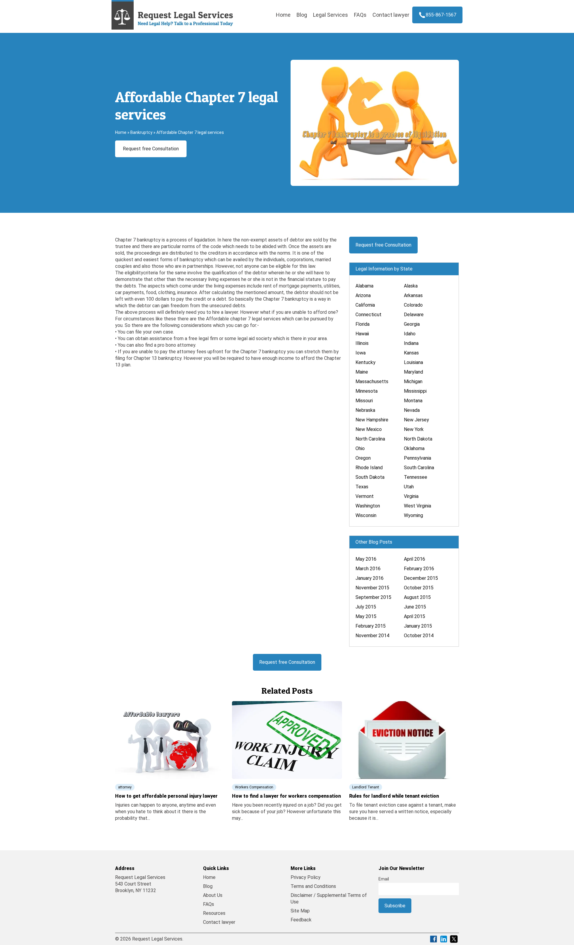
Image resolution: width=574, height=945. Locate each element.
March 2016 (368, 568)
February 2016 (419, 568)
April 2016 (414, 559)
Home (283, 15)
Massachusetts (371, 381)
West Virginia (417, 506)
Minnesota (366, 391)
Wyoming (413, 515)
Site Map (300, 911)
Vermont (364, 496)
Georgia (412, 324)
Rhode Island (369, 467)
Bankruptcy (141, 132)
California (365, 305)
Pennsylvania (417, 458)
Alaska (411, 286)
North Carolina (370, 439)
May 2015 (365, 616)
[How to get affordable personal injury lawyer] (170, 739)
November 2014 (372, 635)
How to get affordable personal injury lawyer (166, 796)
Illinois (362, 343)
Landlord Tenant (365, 787)
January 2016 (369, 578)
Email (383, 879)
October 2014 (418, 635)
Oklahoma (414, 448)
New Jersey (416, 420)
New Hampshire (371, 420)
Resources (214, 913)
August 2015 (417, 597)
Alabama (364, 286)
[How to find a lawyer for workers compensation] (287, 739)
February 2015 (370, 626)
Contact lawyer (391, 15)
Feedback (301, 920)
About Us (212, 895)
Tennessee (415, 477)
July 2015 (365, 607)
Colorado (413, 305)
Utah (409, 487)
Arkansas (413, 295)
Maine (361, 372)
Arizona (363, 295)
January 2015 (418, 626)
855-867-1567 (441, 15)
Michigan (413, 381)
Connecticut (368, 314)
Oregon (363, 458)
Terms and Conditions (313, 886)
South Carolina (419, 467)
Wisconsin (365, 515)
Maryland (413, 372)
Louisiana (413, 362)
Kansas (411, 353)
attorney (125, 787)
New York (414, 429)
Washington (367, 506)
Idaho (410, 334)
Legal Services (330, 15)
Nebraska (365, 410)
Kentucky (365, 362)
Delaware (414, 314)
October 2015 (418, 588)
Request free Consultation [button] (151, 149)
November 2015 (372, 588)
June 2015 (415, 607)
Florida (362, 324)
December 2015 (421, 578)
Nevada (412, 410)
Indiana (411, 343)
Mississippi (415, 391)
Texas (361, 487)
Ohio (360, 448)
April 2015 (414, 616)
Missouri (364, 400)
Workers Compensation (254, 787)
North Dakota (418, 439)
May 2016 (365, 559)
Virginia (411, 496)
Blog (302, 15)
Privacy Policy (305, 877)
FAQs (360, 15)
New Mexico (368, 429)
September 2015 (373, 597)
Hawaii (362, 334)
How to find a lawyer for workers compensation (286, 796)
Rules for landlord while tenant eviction (394, 796)
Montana (413, 400)
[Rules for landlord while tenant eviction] (404, 739)
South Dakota (369, 477)
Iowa (360, 353)
